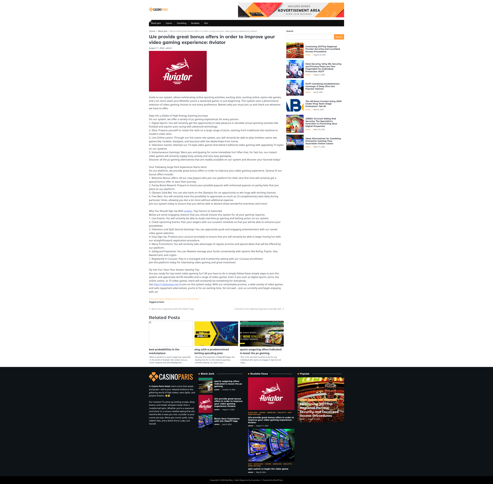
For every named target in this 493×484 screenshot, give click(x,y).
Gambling (181, 23)
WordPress (278, 480)
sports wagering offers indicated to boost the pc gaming (228, 384)
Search (289, 31)
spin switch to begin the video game (268, 469)
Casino (169, 23)
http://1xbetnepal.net (166, 284)
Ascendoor (255, 480)
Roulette (195, 23)
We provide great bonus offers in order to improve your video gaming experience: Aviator (228, 402)
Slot (206, 23)
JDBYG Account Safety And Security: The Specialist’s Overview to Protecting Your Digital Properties (321, 122)
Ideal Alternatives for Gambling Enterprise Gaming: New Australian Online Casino (323, 141)
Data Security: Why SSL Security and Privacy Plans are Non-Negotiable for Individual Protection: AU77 (323, 68)
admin (169, 48)
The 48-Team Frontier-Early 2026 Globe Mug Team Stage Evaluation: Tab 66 (323, 104)
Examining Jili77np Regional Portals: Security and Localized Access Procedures (322, 49)
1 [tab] (338, 380)
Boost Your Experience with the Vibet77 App (227, 419)
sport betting (193, 299)
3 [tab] (342, 380)
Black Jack (156, 23)
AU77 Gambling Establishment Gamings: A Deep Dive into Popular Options (322, 86)
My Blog (229, 480)
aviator (188, 211)
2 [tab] (340, 380)
